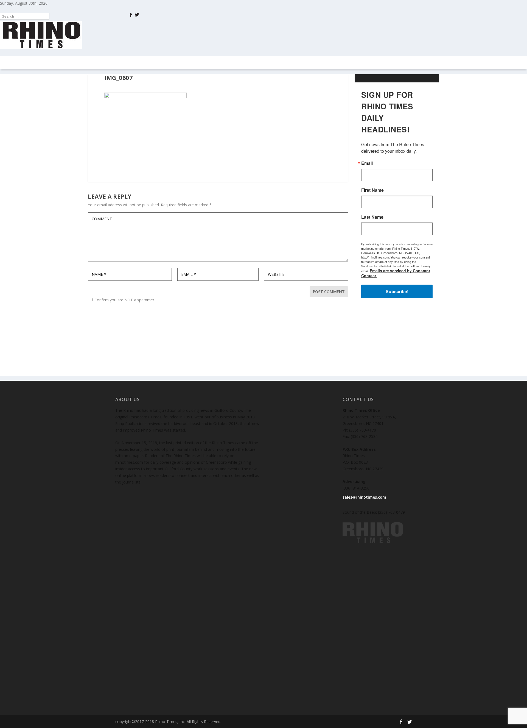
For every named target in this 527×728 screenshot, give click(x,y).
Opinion (199, 62)
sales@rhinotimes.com (364, 497)
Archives (264, 62)
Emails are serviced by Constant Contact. (395, 273)
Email (367, 163)
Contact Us (300, 62)
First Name (372, 190)
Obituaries (366, 62)
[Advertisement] (397, 342)
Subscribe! (397, 291)
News (145, 62)
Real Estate (234, 62)
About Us (336, 62)
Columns (167, 62)
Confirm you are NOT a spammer (123, 299)
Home (126, 62)
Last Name (372, 217)
